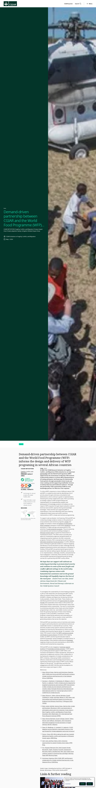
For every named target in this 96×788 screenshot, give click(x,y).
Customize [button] (68, 784)
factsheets (70, 640)
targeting (67, 525)
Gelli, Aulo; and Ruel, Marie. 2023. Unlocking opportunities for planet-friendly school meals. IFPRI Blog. (57, 743)
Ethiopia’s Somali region (47, 533)
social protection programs (54, 529)
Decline (82, 784)
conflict (42, 523)
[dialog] (79, 781)
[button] (68, 3)
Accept (89, 784)
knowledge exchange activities (56, 649)
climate (66, 522)
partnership (43, 474)
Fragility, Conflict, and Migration (27, 472)
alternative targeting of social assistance (51, 542)
